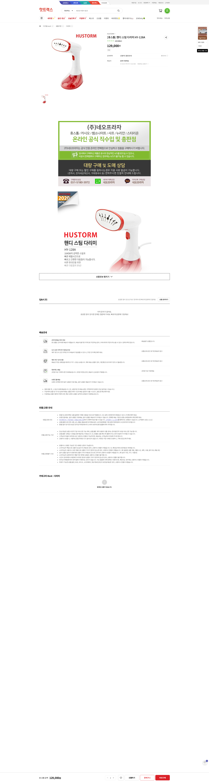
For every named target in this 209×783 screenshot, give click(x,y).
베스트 (91, 18)
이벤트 (106, 18)
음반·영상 (61, 18)
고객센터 (167, 3)
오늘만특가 (72, 18)
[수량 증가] (113, 777)
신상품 (99, 18)
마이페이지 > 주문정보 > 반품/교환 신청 (71, 420)
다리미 (68, 26)
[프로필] (167, 10)
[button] (166, 37)
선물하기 (132, 777)
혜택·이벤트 (201, 42)
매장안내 (160, 3)
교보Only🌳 (140, 18)
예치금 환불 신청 (202, 51)
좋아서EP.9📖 (128, 18)
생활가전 (58, 26)
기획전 (200, 46)
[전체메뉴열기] (41, 18)
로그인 (140, 3)
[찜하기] (121, 778)
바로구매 (162, 777)
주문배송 (154, 3)
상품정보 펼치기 (102, 276)
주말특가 (82, 18)
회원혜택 (146, 3)
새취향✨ (50, 18)
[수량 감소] (107, 777)
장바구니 (147, 777)
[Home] (40, 26)
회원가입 (134, 3)
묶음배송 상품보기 (142, 64)
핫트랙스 (67, 11)
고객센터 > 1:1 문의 (112, 420)
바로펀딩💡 (115, 18)
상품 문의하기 (163, 299)
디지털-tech (47, 26)
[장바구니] (160, 11)
